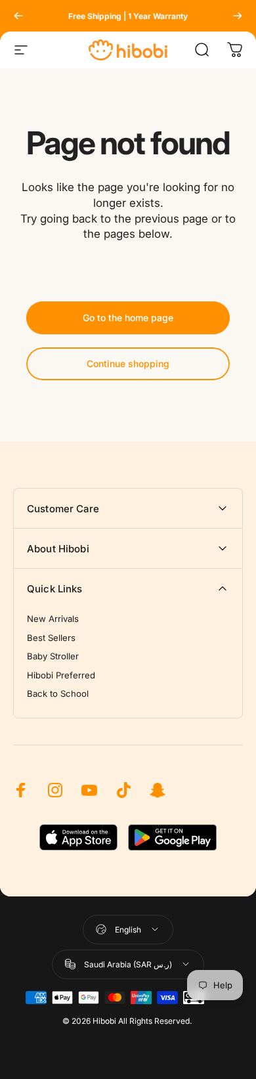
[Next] (237, 16)
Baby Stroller (53, 656)
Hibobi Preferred (61, 675)
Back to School (58, 693)
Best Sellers (51, 637)
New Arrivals (53, 618)
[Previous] (18, 16)
